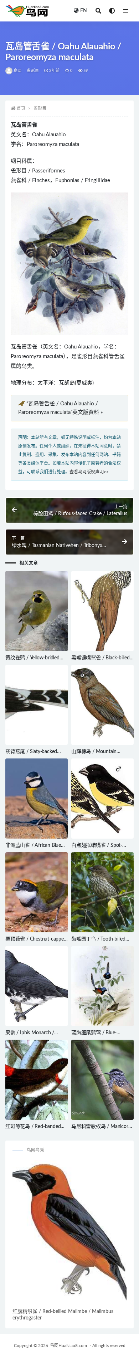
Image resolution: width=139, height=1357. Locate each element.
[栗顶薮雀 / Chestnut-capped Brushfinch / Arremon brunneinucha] (36, 892)
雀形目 (33, 71)
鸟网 (17, 71)
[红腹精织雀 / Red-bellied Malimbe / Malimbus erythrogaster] (69, 1233)
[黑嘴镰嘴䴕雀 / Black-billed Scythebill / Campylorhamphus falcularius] (102, 611)
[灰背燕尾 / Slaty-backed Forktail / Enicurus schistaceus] (36, 705)
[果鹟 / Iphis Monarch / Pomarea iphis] (36, 986)
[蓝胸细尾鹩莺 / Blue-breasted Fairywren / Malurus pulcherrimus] (102, 986)
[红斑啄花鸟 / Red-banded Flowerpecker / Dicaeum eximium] (36, 1080)
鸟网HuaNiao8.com (68, 1345)
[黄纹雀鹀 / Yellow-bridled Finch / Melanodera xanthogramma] (36, 611)
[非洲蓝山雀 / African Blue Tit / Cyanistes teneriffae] (36, 798)
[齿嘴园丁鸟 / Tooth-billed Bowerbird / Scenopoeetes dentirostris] (102, 892)
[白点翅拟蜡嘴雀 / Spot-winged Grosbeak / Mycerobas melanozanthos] (102, 798)
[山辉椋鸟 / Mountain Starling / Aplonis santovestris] (102, 705)
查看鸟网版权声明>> (89, 472)
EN (83, 10)
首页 (21, 108)
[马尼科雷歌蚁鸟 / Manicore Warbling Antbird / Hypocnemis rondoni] (102, 1080)
